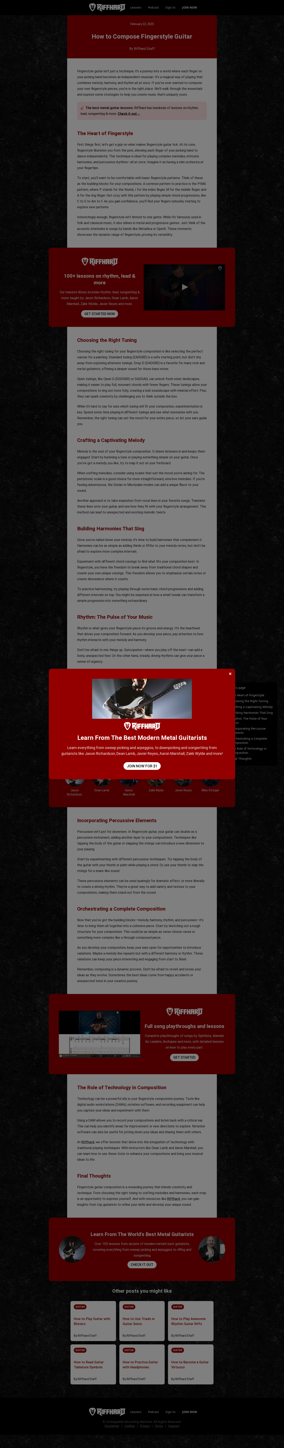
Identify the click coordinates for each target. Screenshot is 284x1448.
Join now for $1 (142, 766)
